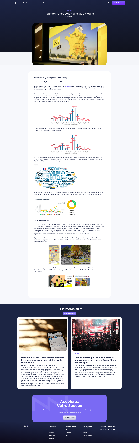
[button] (29, 3)
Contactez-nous (119, 3)
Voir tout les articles (70, 313)
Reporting (51, 432)
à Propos (38, 3)
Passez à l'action (69, 417)
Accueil (22, 3)
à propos (85, 430)
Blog (67, 430)
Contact (85, 432)
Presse (67, 438)
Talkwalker (67, 86)
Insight (69, 10)
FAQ (67, 435)
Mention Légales (87, 435)
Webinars (68, 432)
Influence (51, 438)
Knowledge (52, 435)
